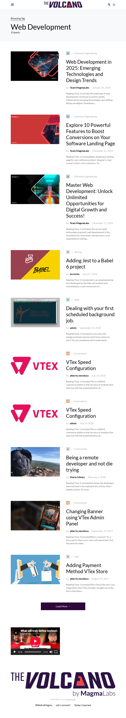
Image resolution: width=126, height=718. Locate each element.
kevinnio (74, 273)
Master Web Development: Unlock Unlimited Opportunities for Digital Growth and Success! (89, 200)
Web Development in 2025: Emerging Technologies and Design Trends (89, 71)
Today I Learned (82, 705)
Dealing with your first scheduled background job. (90, 314)
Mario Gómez (77, 477)
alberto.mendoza (79, 375)
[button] (114, 4)
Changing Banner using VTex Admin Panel (85, 517)
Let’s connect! (63, 705)
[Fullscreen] (55, 651)
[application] (35, 641)
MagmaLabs (71, 699)
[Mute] (51, 651)
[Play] (14, 651)
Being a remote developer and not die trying (89, 463)
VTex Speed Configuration (81, 365)
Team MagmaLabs (79, 87)
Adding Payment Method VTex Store (87, 568)
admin (73, 327)
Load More (61, 606)
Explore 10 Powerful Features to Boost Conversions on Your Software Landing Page (90, 134)
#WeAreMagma (43, 705)
